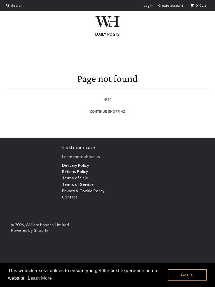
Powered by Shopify (29, 230)
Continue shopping (107, 111)
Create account (170, 5)
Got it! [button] (187, 275)
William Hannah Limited (47, 224)
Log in (148, 5)
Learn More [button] (40, 278)
